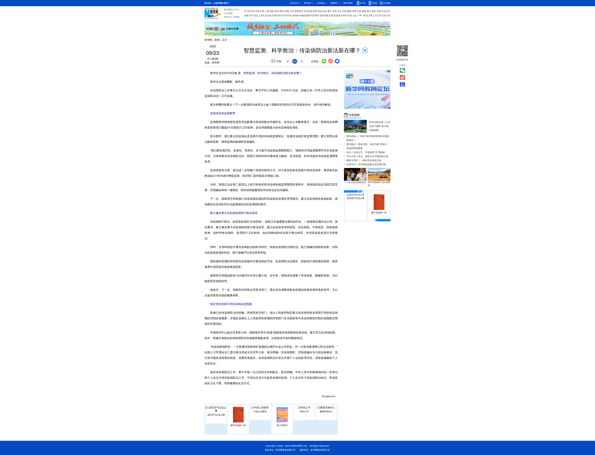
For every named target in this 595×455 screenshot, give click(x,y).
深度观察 (354, 114)
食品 (256, 15)
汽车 (251, 15)
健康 (349, 11)
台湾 (291, 11)
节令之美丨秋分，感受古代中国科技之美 (367, 156)
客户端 (362, 3)
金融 (246, 15)
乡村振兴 (296, 15)
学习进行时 (249, 11)
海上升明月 (282, 425)
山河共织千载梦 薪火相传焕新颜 (379, 126)
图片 (369, 11)
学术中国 (287, 15)
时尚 (345, 15)
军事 (354, 11)
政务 (374, 11)
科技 (320, 11)
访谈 (359, 11)
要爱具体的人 (326, 411)
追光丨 (349, 152)
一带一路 (361, 15)
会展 (331, 15)
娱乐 (340, 15)
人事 (267, 11)
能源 (326, 15)
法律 (379, 11)
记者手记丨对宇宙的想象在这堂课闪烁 (366, 164)
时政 (262, 11)
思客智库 (298, 11)
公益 (354, 15)
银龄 (303, 15)
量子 (330, 11)
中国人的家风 (260, 411)
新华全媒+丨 (352, 136)
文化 (339, 11)
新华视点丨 (352, 144)
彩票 (336, 15)
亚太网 (369, 15)
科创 (325, 11)
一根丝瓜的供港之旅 (370, 160)
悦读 (350, 15)
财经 (277, 11)
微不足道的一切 (238, 425)
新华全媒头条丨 (377, 122)
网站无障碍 (348, 3)
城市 (317, 15)
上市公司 (377, 15)
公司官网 (228, 13)
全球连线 (308, 11)
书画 (344, 11)
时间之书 (304, 411)
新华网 (208, 40)
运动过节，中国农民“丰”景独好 (369, 152)
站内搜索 (386, 3)
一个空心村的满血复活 (355, 182)
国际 (272, 11)
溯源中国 (310, 15)
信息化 (270, 15)
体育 (335, 11)
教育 (315, 11)
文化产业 (386, 15)
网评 (282, 11)
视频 (364, 11)
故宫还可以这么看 (216, 415)
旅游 (322, 15)
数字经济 (278, 15)
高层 (257, 11)
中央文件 (385, 11)
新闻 (217, 40)
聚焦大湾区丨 (353, 160)
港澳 (287, 11)
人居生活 (262, 15)
